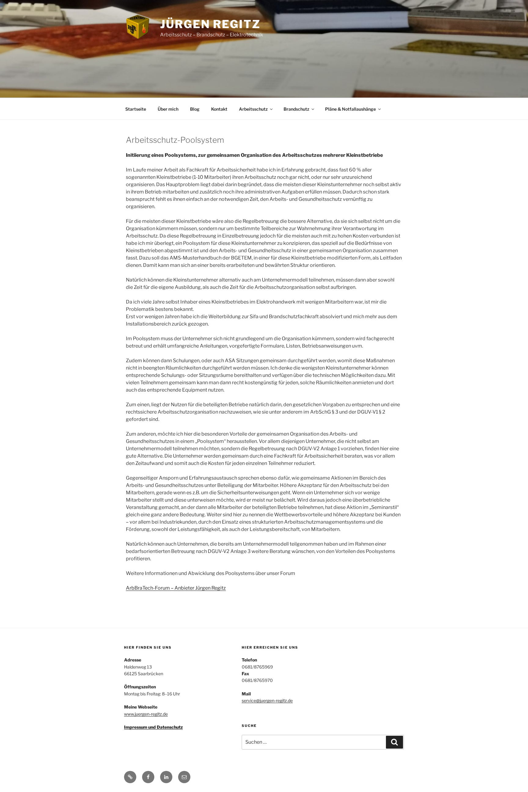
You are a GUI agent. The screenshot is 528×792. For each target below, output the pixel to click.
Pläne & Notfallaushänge (350, 109)
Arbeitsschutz (253, 109)
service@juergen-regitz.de (267, 700)
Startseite (135, 109)
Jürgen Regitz (210, 24)
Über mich (168, 109)
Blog (195, 109)
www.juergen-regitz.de (146, 713)
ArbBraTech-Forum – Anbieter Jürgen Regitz (176, 588)
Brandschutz (296, 109)
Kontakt (219, 109)
